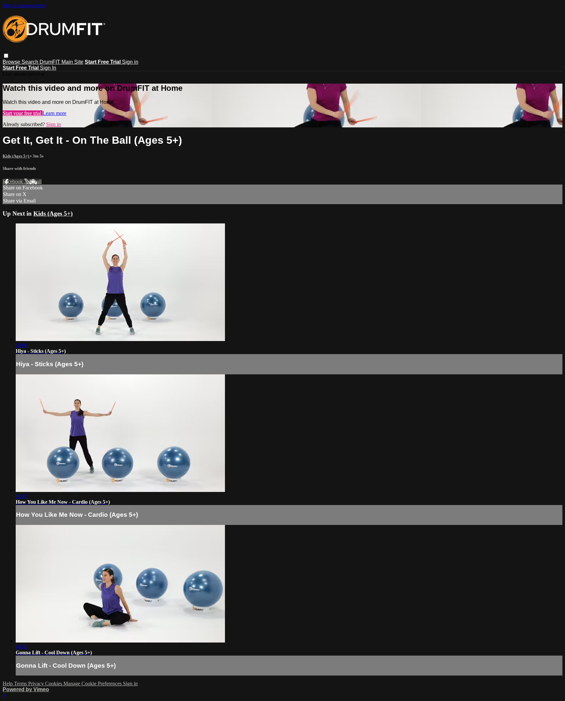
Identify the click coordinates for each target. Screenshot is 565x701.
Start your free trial (23, 113)
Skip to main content (24, 5)
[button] (6, 56)
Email (35, 181)
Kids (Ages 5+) (16, 156)
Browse (12, 62)
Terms (21, 683)
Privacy (36, 683)
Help (8, 683)
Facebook (13, 181)
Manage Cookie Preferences (93, 683)
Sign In (48, 68)
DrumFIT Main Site (61, 62)
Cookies (54, 683)
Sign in (130, 62)
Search (31, 62)
